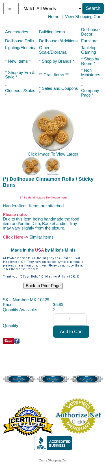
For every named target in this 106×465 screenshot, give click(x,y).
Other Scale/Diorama (52, 49)
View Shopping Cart (83, 16)
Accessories (16, 32)
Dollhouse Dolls (19, 41)
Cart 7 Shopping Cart (53, 460)
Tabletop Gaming (88, 49)
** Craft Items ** (54, 75)
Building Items (52, 32)
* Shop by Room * (90, 61)
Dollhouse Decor (90, 31)
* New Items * (18, 61)
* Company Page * (90, 90)
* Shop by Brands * (56, 61)
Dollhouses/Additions (58, 41)
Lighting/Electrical (21, 47)
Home (53, 16)
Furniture (89, 41)
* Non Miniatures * (90, 75)
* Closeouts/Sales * (20, 90)
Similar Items (41, 237)
